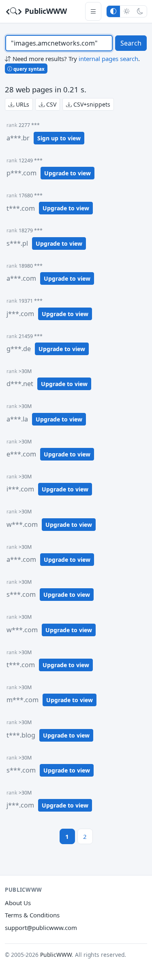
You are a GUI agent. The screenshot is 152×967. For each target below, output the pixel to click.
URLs (21, 104)
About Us (18, 903)
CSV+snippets (91, 104)
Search (130, 43)
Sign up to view (59, 138)
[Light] (126, 11)
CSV (50, 104)
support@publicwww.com (41, 927)
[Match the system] (113, 11)
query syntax (28, 68)
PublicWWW (45, 11)
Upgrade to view (67, 173)
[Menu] (93, 11)
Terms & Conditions (32, 915)
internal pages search (108, 59)
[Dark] (140, 11)
